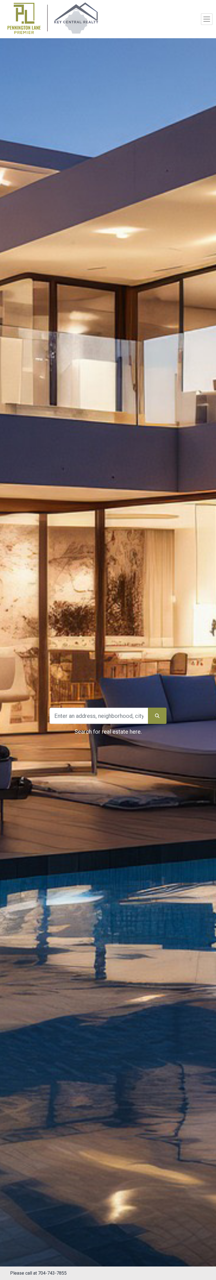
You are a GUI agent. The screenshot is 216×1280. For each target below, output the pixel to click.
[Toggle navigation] (207, 19)
